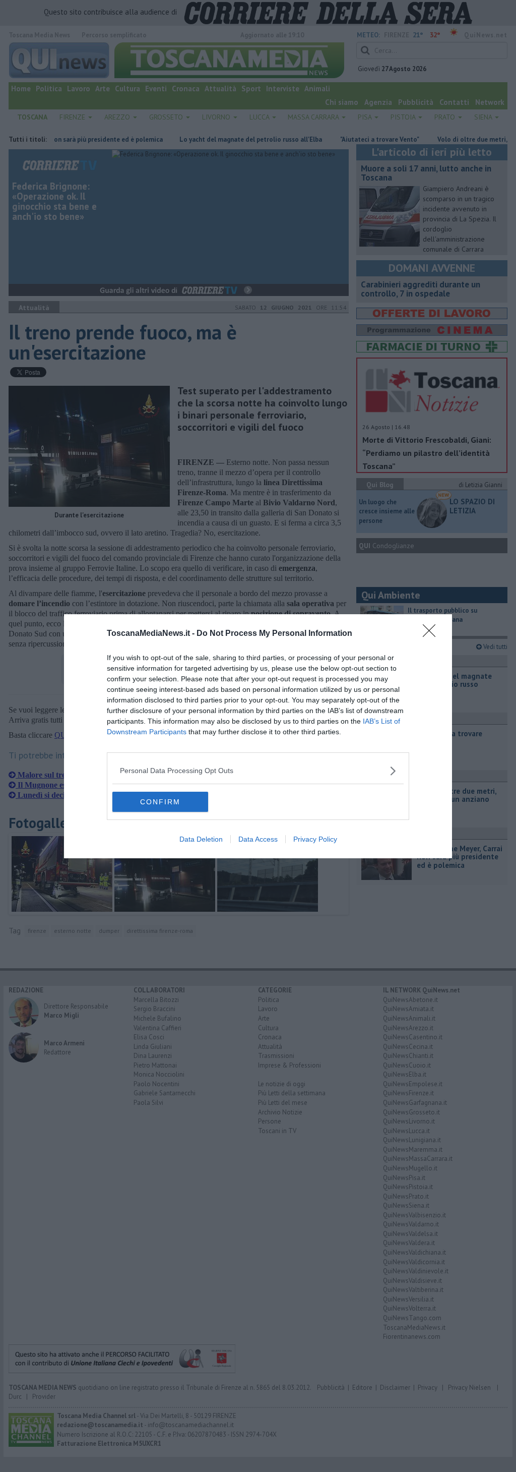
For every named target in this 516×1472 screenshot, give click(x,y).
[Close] (432, 633)
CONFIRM (160, 802)
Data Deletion (201, 839)
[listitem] (258, 771)
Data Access (258, 839)
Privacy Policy (315, 839)
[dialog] (258, 736)
